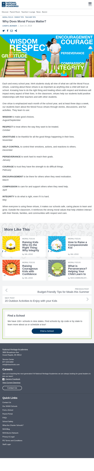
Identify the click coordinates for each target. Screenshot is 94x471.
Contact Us (12, 388)
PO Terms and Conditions (12, 440)
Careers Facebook (12, 379)
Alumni (44, 12)
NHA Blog (6, 429)
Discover (5, 12)
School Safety (7, 421)
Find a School (47, 331)
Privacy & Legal (8, 437)
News (38, 12)
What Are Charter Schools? (13, 425)
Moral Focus (7, 17)
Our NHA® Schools (9, 406)
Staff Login (6, 444)
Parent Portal (7, 414)
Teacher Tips (30, 17)
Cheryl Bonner (9, 26)
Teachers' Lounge (28, 12)
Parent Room (15, 12)
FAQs (4, 418)
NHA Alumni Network (10, 433)
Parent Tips (19, 17)
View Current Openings (11, 383)
